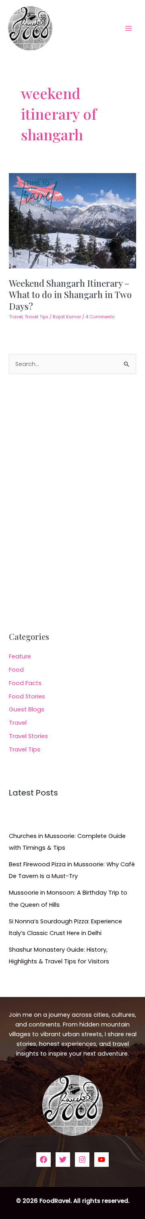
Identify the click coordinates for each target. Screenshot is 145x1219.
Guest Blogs (26, 709)
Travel (16, 317)
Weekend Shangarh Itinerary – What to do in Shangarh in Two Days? (70, 294)
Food (16, 670)
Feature (20, 656)
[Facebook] (43, 1159)
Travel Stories (28, 736)
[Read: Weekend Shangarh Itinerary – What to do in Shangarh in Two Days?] (72, 220)
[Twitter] (63, 1159)
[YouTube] (101, 1159)
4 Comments (99, 317)
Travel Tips (36, 317)
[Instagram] (82, 1159)
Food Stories (27, 696)
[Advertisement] (72, 503)
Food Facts (25, 683)
